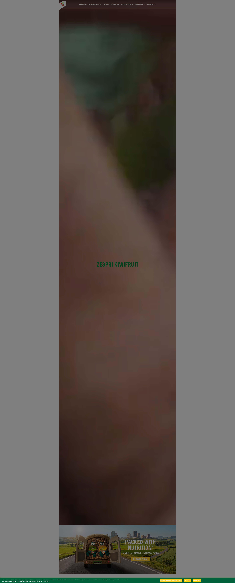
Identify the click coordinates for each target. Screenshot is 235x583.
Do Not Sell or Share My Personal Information (171, 580)
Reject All (187, 580)
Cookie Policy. (46, 581)
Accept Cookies (196, 580)
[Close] (233, 580)
